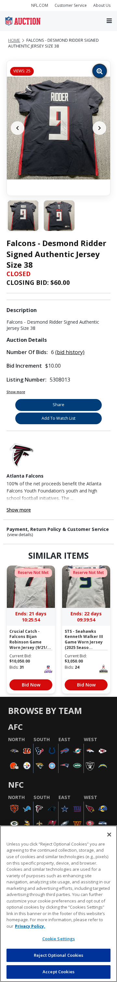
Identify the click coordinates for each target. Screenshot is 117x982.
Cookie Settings (58, 939)
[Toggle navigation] (109, 21)
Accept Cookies (58, 972)
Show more (15, 392)
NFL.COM (39, 5)
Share (58, 404)
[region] (58, 904)
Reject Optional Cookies (59, 955)
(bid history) (69, 352)
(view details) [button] (20, 534)
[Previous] (17, 128)
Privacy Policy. (30, 926)
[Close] (109, 834)
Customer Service (71, 5)
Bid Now (31, 685)
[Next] (99, 128)
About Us (101, 5)
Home (14, 40)
